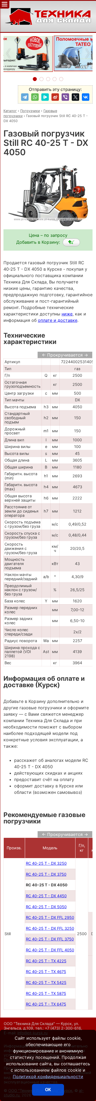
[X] (75, 97)
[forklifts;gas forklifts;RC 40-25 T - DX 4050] (71, 242)
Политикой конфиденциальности (48, 1076)
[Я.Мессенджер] (45, 97)
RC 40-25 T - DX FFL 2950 (50, 917)
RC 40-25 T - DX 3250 (46, 863)
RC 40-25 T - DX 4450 (46, 896)
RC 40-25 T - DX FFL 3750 (50, 939)
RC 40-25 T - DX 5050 (46, 906)
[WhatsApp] (34, 97)
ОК (48, 1089)
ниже (67, 314)
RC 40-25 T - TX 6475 (46, 1004)
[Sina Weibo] (55, 97)
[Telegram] (24, 97)
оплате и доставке (57, 320)
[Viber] (65, 97)
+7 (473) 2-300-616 (63, 1028)
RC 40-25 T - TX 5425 (46, 982)
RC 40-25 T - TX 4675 (46, 971)
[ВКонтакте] (85, 97)
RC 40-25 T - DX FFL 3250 (50, 928)
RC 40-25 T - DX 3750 (46, 874)
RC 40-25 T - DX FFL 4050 (50, 950)
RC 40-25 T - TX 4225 (46, 961)
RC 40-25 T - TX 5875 (46, 993)
